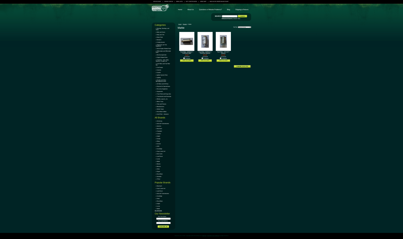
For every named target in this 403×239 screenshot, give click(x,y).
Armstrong (159, 121)
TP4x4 (158, 179)
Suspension (160, 91)
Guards (159, 72)
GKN (158, 146)
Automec (159, 126)
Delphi (158, 136)
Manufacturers (160, 106)
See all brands (158, 210)
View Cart (203, 1)
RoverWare (160, 174)
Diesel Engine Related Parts (164, 48)
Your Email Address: (163, 220)
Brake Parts (160, 37)
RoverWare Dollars (162, 111)
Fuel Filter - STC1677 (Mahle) (223, 52)
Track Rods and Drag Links (164, 94)
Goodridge (159, 148)
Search (218, 16)
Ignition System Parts (162, 75)
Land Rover (160, 156)
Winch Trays (160, 101)
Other (158, 169)
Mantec (159, 164)
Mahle (158, 161)
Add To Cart (187, 60)
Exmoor (159, 143)
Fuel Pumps (160, 67)
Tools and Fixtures (161, 104)
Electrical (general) (161, 54)
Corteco (159, 133)
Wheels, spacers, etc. (162, 99)
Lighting (159, 77)
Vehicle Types (160, 109)
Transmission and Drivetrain (164, 96)
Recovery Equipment (162, 89)
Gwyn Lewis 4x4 (161, 151)
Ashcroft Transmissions (163, 123)
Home (179, 24)
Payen (158, 171)
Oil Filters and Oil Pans (162, 83)
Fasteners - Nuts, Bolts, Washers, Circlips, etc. (162, 60)
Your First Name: (162, 216)
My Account (157, 1)
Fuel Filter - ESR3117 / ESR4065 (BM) (186, 52)
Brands (185, 24)
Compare (187, 58)
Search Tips (236, 18)
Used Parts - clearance (163, 114)
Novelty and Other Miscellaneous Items (161, 80)
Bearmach (159, 128)
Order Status (168, 1)
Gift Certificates (191, 1)
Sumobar (159, 176)
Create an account (222, 1)
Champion (159, 131)
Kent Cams (159, 153)
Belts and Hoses (161, 32)
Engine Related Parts (162, 57)
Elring (158, 141)
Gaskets (159, 70)
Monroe (159, 166)
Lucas (158, 158)
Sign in (212, 1)
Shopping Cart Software (213, 235)
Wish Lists (179, 1)
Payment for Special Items (163, 86)
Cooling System (161, 42)
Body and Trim (160, 34)
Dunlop (158, 138)
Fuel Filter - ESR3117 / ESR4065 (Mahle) (205, 52)
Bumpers (159, 39)
